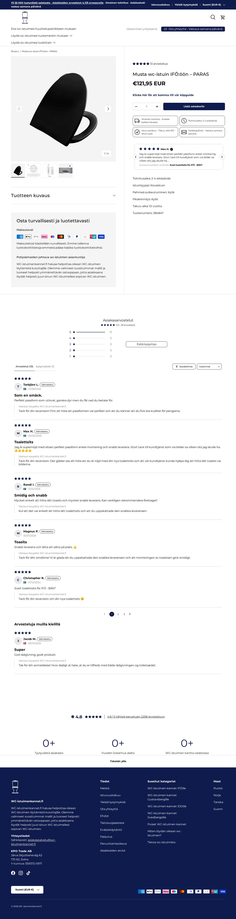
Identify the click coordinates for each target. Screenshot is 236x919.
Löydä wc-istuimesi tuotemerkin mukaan (39, 35)
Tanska (218, 802)
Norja (217, 795)
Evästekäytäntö (111, 829)
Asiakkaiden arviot (112, 850)
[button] (223, 17)
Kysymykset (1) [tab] (45, 366)
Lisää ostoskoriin (194, 106)
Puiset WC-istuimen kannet (167, 824)
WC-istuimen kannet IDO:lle (167, 806)
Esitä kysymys (146, 344)
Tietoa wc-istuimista (161, 842)
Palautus (106, 836)
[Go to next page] (131, 614)
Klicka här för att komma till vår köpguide (163, 95)
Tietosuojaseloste (112, 823)
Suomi (218, 809)
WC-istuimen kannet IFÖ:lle (167, 788)
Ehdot (104, 816)
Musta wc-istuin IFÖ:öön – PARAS (39, 51)
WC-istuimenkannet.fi (30, 906)
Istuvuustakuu (160, 4)
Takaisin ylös (118, 761)
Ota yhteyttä (109, 809)
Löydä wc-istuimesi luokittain (31, 42)
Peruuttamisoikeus (113, 843)
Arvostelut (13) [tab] (24, 366)
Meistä (104, 788)
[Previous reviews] (135, 157)
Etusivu (15, 51)
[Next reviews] (222, 157)
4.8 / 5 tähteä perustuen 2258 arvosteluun (136, 716)
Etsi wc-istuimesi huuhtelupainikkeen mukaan (43, 28)
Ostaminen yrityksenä (142, 29)
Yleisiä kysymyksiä (186, 4)
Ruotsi (218, 788)
